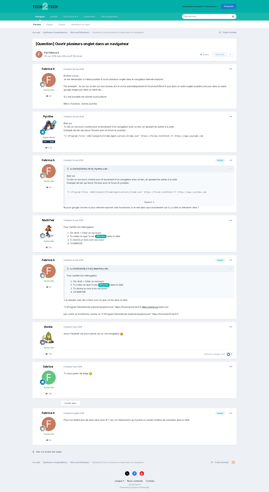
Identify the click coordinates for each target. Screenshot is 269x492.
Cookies (150, 481)
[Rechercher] (233, 16)
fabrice (48, 366)
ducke (48, 326)
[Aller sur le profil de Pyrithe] (49, 127)
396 (50, 393)
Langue (119, 481)
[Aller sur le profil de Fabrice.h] (39, 54)
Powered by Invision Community (134, 487)
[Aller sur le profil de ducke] (49, 338)
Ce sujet (221, 16)
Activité (53, 16)
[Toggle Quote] (68, 169)
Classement (89, 16)
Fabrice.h (54, 52)
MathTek (48, 220)
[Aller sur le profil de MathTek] (49, 231)
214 (50, 247)
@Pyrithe (101, 236)
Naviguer (40, 16)
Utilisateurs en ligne (80, 24)
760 (50, 354)
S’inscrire (228, 6)
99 (49, 96)
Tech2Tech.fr (70, 16)
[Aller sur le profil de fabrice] (49, 378)
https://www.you (150, 307)
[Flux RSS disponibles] (233, 462)
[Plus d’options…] (231, 69)
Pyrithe (48, 116)
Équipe (62, 24)
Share (205, 54)
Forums (37, 24)
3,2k (49, 147)
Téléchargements (109, 16)
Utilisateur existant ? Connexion (199, 6)
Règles (50, 24)
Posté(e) (74, 69)
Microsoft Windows (72, 56)
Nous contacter (135, 481)
